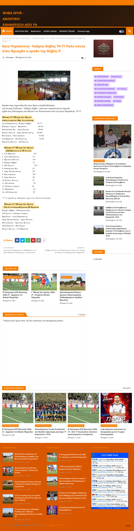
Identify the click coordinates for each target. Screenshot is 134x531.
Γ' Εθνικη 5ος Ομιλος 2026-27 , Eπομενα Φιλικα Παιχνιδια (43, 295)
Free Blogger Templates (55, 525)
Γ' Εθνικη (123, 89)
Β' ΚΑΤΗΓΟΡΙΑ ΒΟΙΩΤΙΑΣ (106, 89)
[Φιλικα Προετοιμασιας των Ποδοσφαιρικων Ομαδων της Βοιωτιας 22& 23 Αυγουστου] (8, 457)
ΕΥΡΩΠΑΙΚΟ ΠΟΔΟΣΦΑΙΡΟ (106, 93)
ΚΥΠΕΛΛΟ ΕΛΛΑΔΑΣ (104, 97)
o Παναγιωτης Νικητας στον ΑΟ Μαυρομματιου (72, 508)
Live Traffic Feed (110, 455)
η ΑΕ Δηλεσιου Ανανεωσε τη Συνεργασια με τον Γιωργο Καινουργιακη (113, 432)
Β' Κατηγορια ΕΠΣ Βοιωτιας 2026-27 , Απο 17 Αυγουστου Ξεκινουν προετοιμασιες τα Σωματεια (82, 432)
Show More (127, 388)
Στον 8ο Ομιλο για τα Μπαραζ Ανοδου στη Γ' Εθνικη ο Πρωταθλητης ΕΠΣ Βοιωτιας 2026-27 (29, 513)
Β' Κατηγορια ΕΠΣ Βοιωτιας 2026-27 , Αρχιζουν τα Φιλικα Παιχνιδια (15, 295)
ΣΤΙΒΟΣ (118, 101)
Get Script (102, 508)
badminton (36, 31)
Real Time (109, 508)
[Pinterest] (33, 240)
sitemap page (83, 31)
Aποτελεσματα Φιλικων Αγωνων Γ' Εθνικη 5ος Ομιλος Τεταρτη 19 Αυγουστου (28, 484)
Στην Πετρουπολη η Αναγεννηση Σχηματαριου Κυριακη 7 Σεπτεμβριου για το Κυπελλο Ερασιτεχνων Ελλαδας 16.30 (118, 231)
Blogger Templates (21, 525)
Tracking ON (117, 508)
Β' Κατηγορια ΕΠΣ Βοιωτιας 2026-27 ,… (107, 466)
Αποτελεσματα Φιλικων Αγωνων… (104, 472)
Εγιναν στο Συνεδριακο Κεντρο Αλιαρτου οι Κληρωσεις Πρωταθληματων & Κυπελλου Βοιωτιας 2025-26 (118, 195)
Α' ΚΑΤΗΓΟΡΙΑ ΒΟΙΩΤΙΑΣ (106, 81)
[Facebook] (17, 240)
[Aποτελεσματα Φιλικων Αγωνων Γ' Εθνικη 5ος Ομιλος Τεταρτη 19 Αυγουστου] (8, 485)
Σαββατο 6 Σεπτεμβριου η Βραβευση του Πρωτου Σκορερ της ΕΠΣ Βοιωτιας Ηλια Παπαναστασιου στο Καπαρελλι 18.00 (118, 212)
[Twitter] (22, 240)
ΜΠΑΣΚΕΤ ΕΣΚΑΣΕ (67, 31)
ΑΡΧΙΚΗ (9, 31)
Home (128, 525)
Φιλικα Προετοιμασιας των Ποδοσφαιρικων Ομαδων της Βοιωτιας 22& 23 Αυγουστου (26, 456)
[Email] (38, 240)
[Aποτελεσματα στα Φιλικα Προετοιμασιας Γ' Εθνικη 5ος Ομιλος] (8, 471)
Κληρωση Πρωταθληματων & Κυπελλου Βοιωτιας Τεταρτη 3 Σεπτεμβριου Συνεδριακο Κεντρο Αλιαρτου (112, 166)
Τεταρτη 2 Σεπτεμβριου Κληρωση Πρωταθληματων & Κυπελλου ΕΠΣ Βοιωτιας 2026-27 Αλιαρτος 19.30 (73, 495)
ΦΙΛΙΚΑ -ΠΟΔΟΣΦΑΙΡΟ (105, 105)
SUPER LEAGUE (50, 31)
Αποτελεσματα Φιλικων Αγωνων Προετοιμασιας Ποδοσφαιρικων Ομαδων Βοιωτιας (71, 296)
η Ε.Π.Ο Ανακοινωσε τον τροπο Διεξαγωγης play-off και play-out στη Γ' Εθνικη (28, 497)
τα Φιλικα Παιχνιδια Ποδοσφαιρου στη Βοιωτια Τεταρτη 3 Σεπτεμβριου (117, 179)
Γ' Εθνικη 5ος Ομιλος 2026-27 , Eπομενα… (111, 461)
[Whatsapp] (28, 240)
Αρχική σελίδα (8, 38)
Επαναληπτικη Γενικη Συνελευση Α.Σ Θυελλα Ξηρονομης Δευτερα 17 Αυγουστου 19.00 (50, 432)
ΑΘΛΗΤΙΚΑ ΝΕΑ (21, 31)
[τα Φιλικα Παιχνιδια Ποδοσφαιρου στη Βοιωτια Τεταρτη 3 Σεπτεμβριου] (99, 181)
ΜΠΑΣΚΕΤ (119, 97)
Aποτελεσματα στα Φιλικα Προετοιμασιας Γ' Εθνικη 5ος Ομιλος (26, 470)
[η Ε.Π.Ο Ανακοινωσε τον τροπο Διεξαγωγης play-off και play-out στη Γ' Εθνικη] (8, 498)
